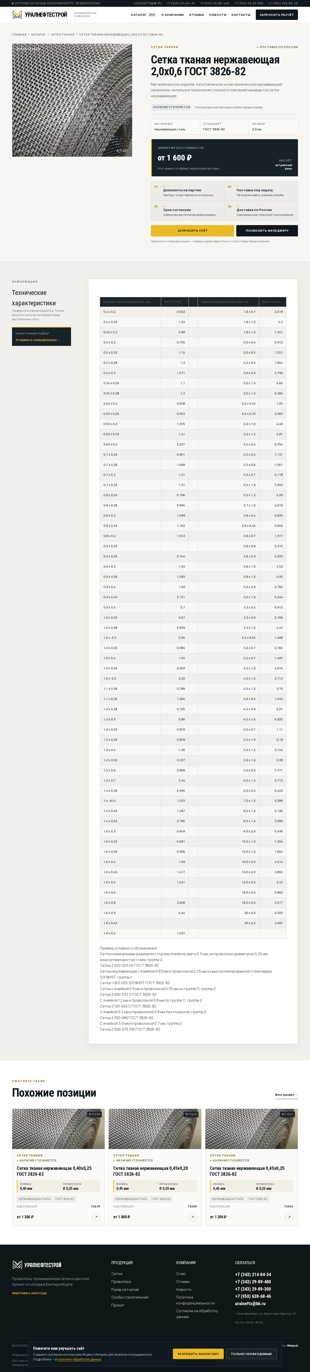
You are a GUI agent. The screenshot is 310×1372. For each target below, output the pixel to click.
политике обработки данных (79, 1359)
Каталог (143, 15)
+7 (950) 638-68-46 (283, 3)
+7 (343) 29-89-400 (214, 3)
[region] (193, 617)
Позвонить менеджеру (267, 230)
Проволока (121, 1281)
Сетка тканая (62, 34)
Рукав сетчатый (125, 1289)
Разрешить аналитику (198, 1354)
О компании (172, 15)
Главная (19, 34)
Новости (217, 15)
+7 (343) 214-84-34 (181, 3)
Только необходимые (251, 1354)
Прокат (117, 1305)
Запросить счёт (192, 230)
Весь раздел (286, 1095)
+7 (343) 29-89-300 (248, 3)
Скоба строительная (129, 1297)
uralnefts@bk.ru (148, 3)
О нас (181, 1273)
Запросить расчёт (277, 15)
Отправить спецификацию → (38, 340)
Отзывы (196, 15)
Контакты (240, 15)
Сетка (116, 1273)
